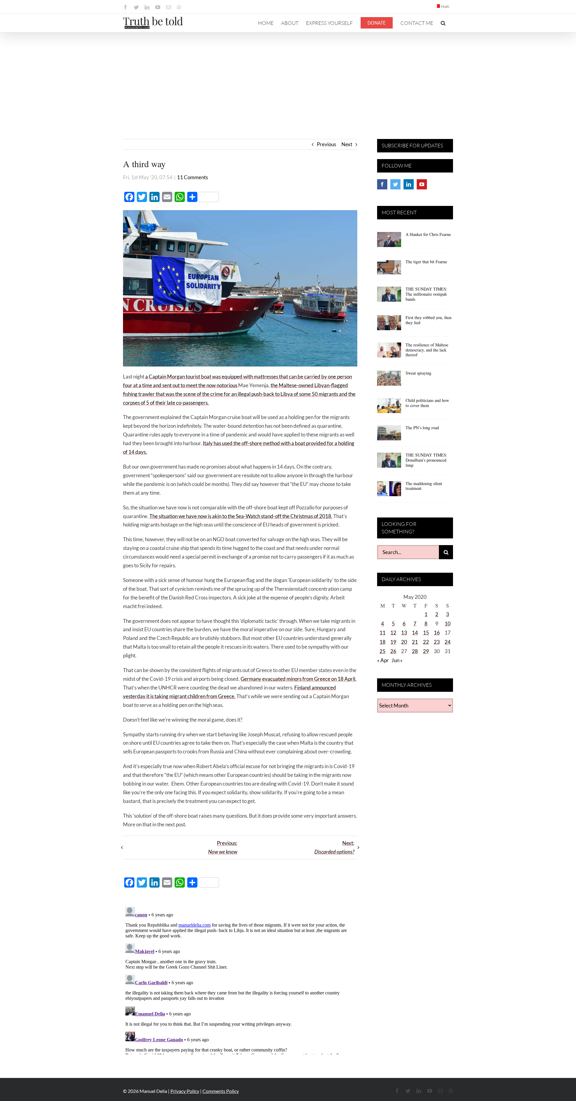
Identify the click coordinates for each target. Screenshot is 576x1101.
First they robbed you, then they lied (429, 320)
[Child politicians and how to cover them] (389, 407)
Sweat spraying (418, 373)
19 (393, 642)
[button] (443, 23)
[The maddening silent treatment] (389, 490)
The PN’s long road (422, 427)
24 (448, 642)
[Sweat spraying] (389, 380)
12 (393, 632)
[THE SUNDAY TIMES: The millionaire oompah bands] (389, 296)
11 (383, 632)
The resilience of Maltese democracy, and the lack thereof (427, 350)
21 (415, 642)
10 (448, 623)
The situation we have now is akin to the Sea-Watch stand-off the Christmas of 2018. (240, 516)
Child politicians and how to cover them (427, 402)
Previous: (222, 847)
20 (404, 642)
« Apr (383, 660)
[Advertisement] (288, 77)
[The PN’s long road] (389, 435)
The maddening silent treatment (424, 486)
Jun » (397, 660)
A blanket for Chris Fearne (428, 234)
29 (426, 651)
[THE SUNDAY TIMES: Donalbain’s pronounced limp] (389, 462)
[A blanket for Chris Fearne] (389, 241)
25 (383, 651)
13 (404, 632)
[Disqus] (240, 979)
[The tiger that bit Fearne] (389, 269)
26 (393, 651)
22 (426, 642)
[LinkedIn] (409, 184)
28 (415, 651)
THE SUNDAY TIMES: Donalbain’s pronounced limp (426, 460)
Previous (326, 144)
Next (346, 144)
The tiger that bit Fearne (426, 261)
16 (437, 632)
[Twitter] (395, 184)
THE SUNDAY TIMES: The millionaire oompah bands (426, 294)
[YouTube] (422, 184)
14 (415, 632)
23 (437, 642)
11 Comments (192, 177)
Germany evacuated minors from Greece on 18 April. (298, 679)
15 (426, 632)
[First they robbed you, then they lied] (389, 324)
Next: (334, 847)
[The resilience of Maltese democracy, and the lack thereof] (389, 352)
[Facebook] (382, 184)
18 (383, 642)
